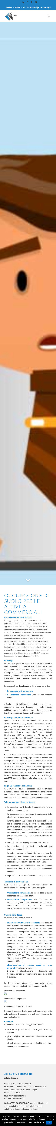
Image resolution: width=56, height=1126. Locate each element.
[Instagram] (36, 2)
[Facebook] (27, 2)
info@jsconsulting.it (41, 7)
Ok (49, 1123)
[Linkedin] (23, 2)
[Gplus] (32, 2)
